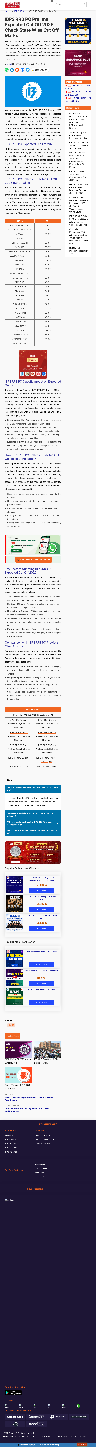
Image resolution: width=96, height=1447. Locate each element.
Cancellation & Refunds (43, 1436)
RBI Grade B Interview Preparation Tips (78, 251)
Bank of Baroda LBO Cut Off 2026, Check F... (17, 1087)
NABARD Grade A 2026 (44, 1140)
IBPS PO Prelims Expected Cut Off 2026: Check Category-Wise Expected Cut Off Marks (77, 160)
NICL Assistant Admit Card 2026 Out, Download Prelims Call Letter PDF (78, 188)
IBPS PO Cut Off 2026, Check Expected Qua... (47, 1061)
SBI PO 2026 (10, 1136)
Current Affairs (41, 1169)
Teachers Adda (41, 1177)
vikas (9, 64)
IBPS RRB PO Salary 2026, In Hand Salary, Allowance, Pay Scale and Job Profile (78, 220)
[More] (52, 1)
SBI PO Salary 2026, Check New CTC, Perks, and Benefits (78, 135)
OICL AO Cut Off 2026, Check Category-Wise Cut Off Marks (77, 175)
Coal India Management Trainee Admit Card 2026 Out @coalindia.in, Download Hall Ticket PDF (78, 236)
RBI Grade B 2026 (42, 1136)
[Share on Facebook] (22, 70)
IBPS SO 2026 (11, 1148)
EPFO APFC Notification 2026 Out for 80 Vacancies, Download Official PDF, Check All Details (78, 121)
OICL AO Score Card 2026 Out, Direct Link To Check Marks (78, 145)
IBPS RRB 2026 (11, 1144)
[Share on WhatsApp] (7, 70)
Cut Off (11, 1025)
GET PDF (82, 1445)
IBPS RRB (19, 11)
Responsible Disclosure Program (17, 1436)
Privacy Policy (80, 1436)
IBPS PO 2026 (11, 1152)
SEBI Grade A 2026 (43, 1144)
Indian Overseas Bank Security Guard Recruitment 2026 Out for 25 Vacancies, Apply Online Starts (78, 204)
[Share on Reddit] (17, 70)
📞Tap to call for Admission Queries (33, 560)
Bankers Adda (40, 1165)
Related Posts (12, 1036)
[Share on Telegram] (12, 70)
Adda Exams (40, 1173)
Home (7, 11)
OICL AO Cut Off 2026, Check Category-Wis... (18, 1061)
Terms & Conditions (64, 1436)
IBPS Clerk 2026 (12, 1140)
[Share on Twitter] (28, 70)
